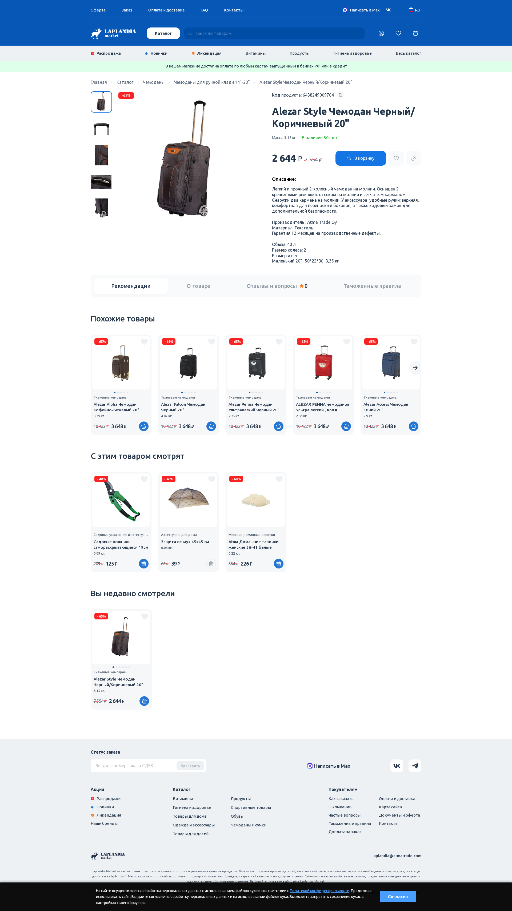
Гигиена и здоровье (352, 53)
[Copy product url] (413, 158)
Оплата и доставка (166, 10)
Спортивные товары (251, 807)
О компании (340, 807)
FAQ (204, 10)
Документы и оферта (399, 815)
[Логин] (381, 33)
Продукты (299, 53)
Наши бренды (104, 823)
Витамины (256, 53)
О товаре (198, 286)
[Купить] (144, 426)
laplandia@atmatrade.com (397, 855)
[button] (114, 392)
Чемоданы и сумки (248, 825)
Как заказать (341, 798)
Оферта (98, 10)
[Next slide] (415, 368)
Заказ (127, 10)
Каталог (163, 33)
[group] (121, 385)
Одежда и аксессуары (194, 825)
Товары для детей (191, 834)
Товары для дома (189, 816)
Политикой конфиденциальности (319, 891)
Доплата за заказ (345, 831)
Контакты (233, 10)
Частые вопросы (345, 815)
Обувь (237, 816)
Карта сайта (390, 807)
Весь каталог (408, 53)
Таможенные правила (372, 286)
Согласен (398, 896)
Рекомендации (131, 286)
